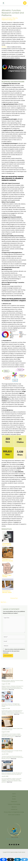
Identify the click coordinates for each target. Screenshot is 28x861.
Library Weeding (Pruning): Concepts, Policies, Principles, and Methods (12, 751)
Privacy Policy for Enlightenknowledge (14, 812)
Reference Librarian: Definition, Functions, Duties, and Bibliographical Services (12, 681)
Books (14, 799)
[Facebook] (9, 844)
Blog (14, 18)
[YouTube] (18, 844)
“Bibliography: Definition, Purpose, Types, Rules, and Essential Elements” (12, 729)
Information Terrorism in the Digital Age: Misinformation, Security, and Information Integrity (11, 705)
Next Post (4, 602)
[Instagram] (14, 844)
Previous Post (14, 598)
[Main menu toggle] (25, 3)
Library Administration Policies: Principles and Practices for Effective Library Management (12, 773)
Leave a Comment (7, 18)
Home (14, 794)
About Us (14, 807)
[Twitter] (11, 844)
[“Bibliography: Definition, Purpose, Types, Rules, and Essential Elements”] (7, 721)
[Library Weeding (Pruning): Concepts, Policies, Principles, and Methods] (7, 743)
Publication (14, 801)
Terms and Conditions (14, 814)
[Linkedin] (16, 844)
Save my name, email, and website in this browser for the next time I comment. (14, 651)
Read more (11, 689)
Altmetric (4, 47)
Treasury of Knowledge (14, 804)
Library (14, 796)
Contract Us (14, 809)
